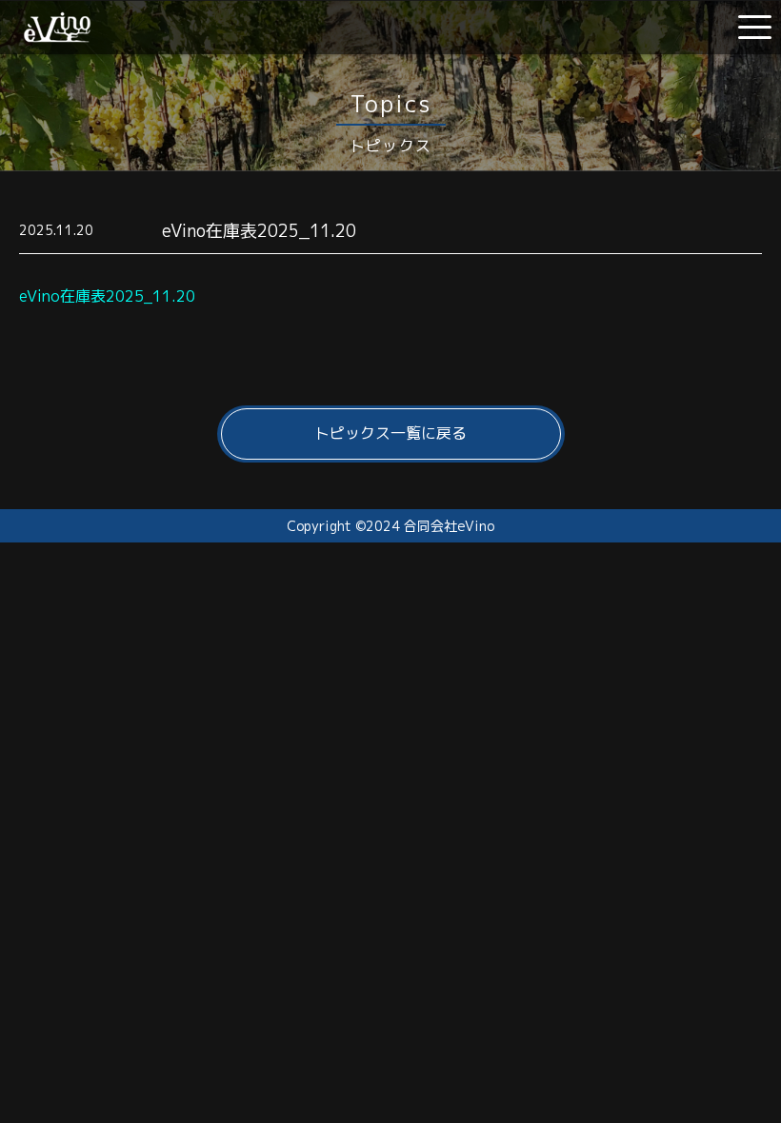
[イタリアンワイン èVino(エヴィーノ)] (57, 35)
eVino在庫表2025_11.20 (107, 296)
